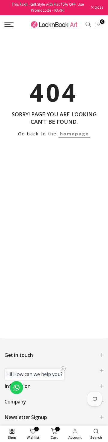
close (99, 7)
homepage (74, 134)
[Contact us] (16, 387)
